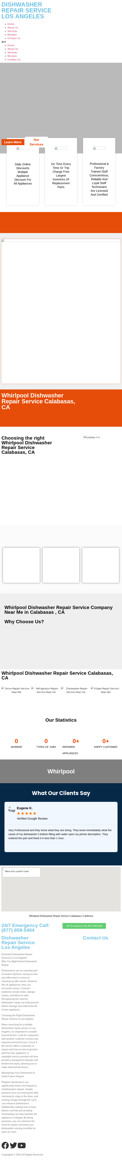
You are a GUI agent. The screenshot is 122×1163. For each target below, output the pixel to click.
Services (12, 31)
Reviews (12, 34)
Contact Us (13, 38)
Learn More (13, 142)
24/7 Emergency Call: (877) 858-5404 (25, 928)
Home (10, 23)
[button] (61, 42)
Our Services (36, 142)
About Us (12, 27)
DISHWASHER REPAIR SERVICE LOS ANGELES (26, 10)
